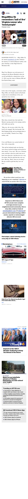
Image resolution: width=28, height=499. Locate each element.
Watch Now (23, 2)
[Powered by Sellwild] (24, 326)
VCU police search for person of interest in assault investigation (13, 399)
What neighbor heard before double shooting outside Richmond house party (14, 395)
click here (21, 211)
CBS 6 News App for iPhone (12, 419)
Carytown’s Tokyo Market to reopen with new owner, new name (13, 391)
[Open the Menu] (2, 2)
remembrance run (12, 59)
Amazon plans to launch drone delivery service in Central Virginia (13, 402)
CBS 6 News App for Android (12, 417)
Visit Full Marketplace (21, 244)
